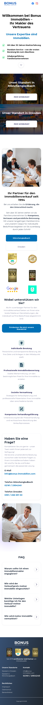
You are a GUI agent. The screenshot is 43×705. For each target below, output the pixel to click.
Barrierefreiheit (7, 692)
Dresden (21, 247)
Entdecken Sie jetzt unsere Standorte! (21, 328)
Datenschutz (6, 690)
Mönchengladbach (21, 238)
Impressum (6, 687)
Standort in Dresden (9, 671)
